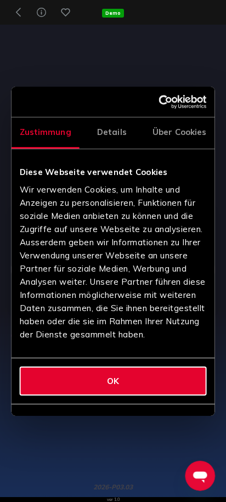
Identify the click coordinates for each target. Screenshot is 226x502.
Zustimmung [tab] (45, 132)
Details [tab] (112, 132)
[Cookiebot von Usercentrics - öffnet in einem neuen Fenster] (159, 102)
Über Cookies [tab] (179, 132)
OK (113, 381)
